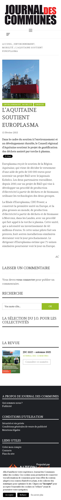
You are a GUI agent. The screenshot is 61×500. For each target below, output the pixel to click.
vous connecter (25, 279)
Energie (39, 105)
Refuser (23, 495)
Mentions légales (11, 430)
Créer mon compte (11, 447)
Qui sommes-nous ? (12, 403)
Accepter (9, 495)
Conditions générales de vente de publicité (24, 426)
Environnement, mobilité (18, 105)
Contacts (7, 450)
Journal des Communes (36, 356)
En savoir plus (37, 495)
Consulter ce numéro (36, 361)
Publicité (7, 406)
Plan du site (8, 453)
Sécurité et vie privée (13, 423)
